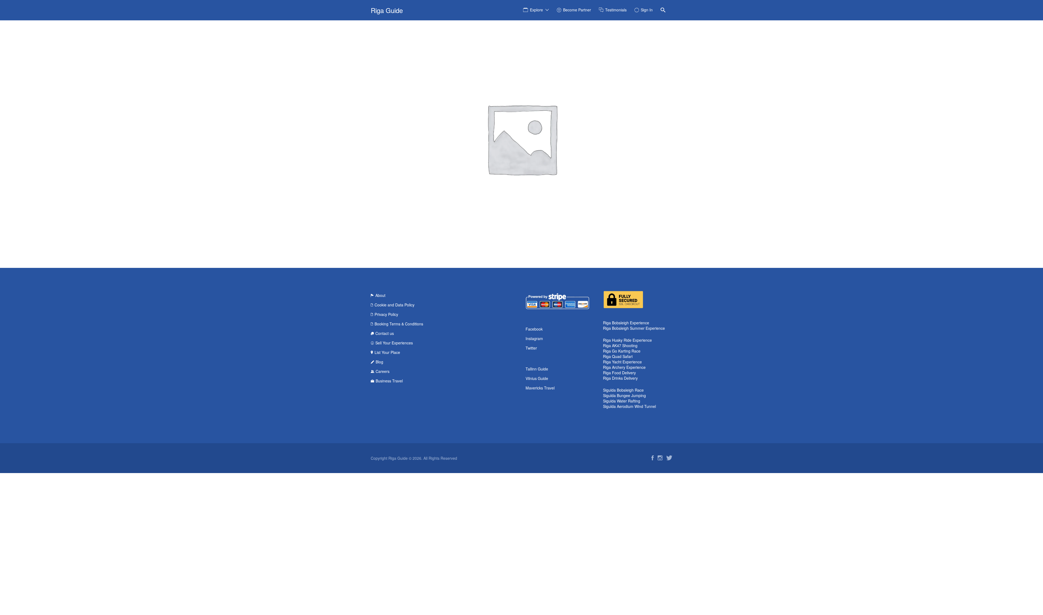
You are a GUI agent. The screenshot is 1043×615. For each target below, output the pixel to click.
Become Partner (577, 9)
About (380, 295)
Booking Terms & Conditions (399, 323)
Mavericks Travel (540, 388)
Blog (379, 361)
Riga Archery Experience (624, 367)
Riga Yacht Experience (622, 361)
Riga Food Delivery (619, 372)
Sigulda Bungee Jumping (624, 395)
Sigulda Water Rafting (621, 401)
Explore (536, 9)
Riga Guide (387, 10)
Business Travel (389, 380)
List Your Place (387, 352)
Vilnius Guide (537, 378)
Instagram (534, 338)
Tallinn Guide (537, 369)
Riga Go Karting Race (621, 351)
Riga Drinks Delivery (620, 378)
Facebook (534, 329)
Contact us (384, 333)
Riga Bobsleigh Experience (626, 322)
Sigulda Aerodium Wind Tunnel (629, 406)
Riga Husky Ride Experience (627, 340)
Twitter (531, 348)
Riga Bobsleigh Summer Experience (634, 328)
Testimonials (616, 9)
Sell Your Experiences (394, 342)
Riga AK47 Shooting (620, 345)
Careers (382, 371)
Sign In (647, 9)
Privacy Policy (386, 314)
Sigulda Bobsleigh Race (623, 390)
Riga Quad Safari (618, 356)
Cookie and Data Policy (394, 305)
